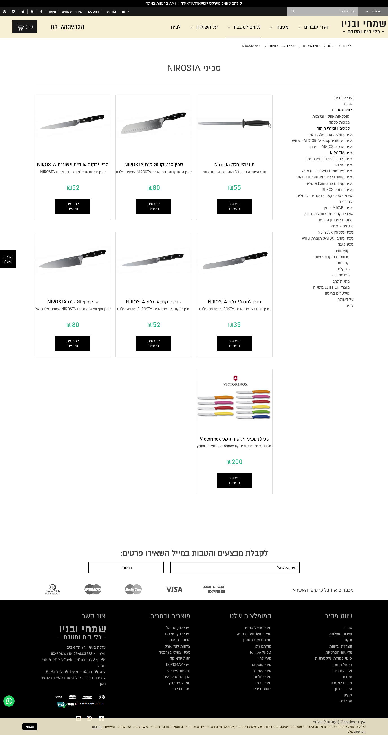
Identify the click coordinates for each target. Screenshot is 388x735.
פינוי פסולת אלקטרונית (333, 658)
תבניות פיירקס (178, 670)
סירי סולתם (262, 677)
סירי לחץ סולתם (177, 634)
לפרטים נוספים (234, 206)
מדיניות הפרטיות (339, 652)
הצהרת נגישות (340, 646)
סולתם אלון (262, 646)
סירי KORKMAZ (178, 664)
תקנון (52, 11)
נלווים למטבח (341, 683)
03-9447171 (59, 653)
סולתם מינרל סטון (257, 640)
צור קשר (110, 11)
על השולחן (343, 689)
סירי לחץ (264, 658)
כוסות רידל (262, 689)
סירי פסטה (262, 670)
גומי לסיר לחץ (179, 683)
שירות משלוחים (72, 11)
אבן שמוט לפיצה (177, 677)
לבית (176, 27)
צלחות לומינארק (177, 646)
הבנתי (30, 726)
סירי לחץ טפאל (178, 628)
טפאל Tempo (260, 652)
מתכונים (93, 11)
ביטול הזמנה (342, 664)
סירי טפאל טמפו (258, 628)
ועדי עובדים (342, 670)
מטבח (347, 677)
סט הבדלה (182, 689)
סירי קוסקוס (261, 664)
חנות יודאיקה (180, 658)
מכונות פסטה (180, 640)
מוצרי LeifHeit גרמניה (254, 634)
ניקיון (348, 695)
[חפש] (293, 11)
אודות (126, 11)
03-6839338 (83, 653)
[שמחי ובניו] (364, 27)
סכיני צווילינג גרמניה (174, 652)
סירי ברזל (263, 683)
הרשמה (126, 567)
